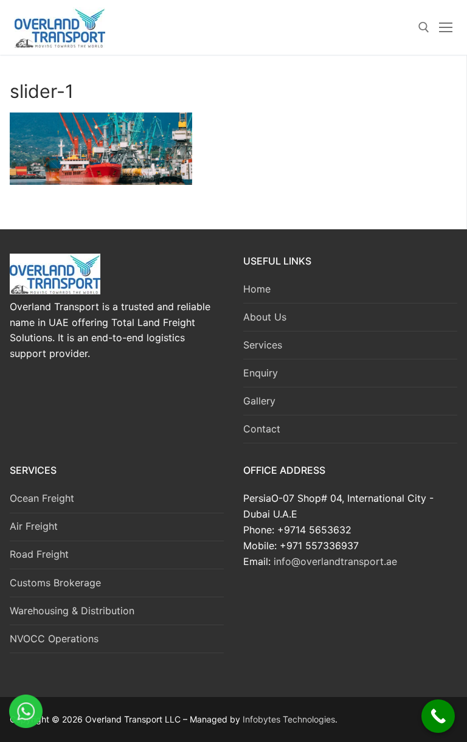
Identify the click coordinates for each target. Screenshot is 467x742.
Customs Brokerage (55, 583)
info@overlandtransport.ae (334, 561)
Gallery (259, 401)
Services (262, 345)
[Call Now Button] (438, 716)
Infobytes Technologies (289, 719)
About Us (264, 317)
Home (257, 289)
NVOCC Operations (54, 639)
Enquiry (260, 373)
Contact (261, 429)
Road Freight (39, 554)
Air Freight (34, 526)
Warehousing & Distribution (72, 611)
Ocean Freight (42, 498)
